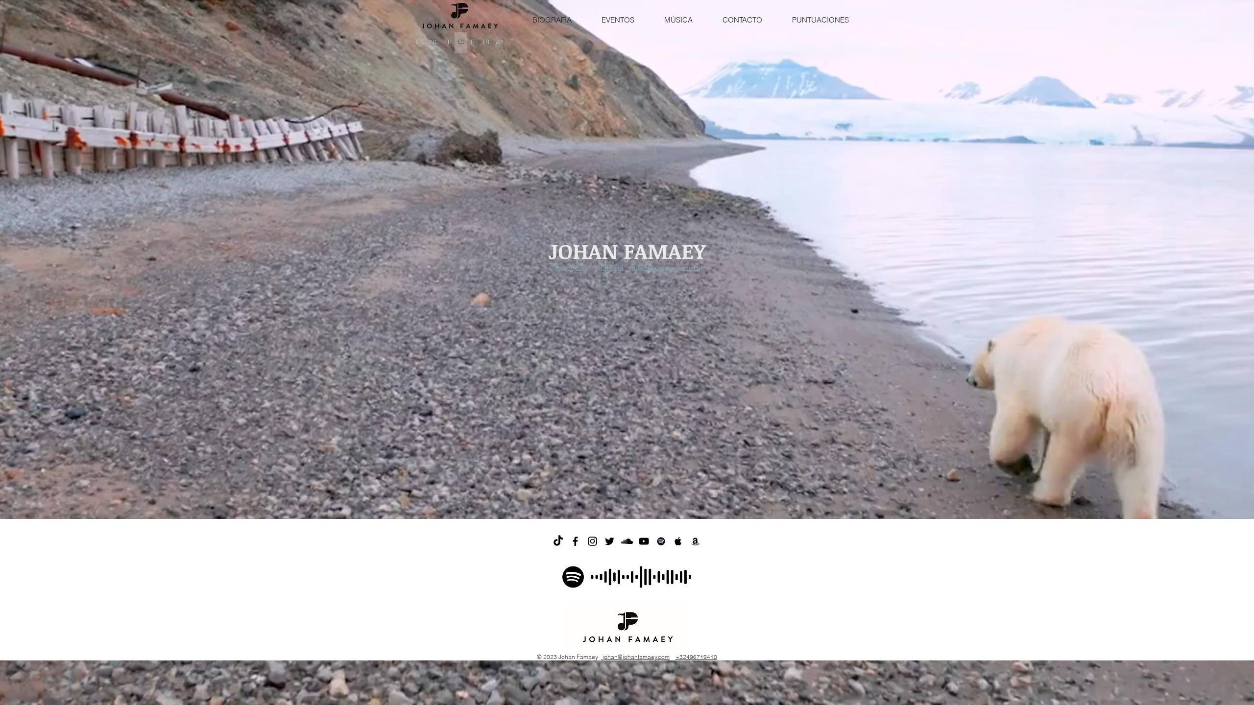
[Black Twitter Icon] (609, 541)
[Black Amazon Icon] (695, 541)
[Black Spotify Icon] (661, 541)
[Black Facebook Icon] (575, 541)
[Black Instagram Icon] (592, 541)
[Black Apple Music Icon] (678, 541)
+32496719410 (696, 656)
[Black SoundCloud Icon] (627, 541)
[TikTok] (558, 541)
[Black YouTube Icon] (644, 541)
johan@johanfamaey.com (635, 656)
